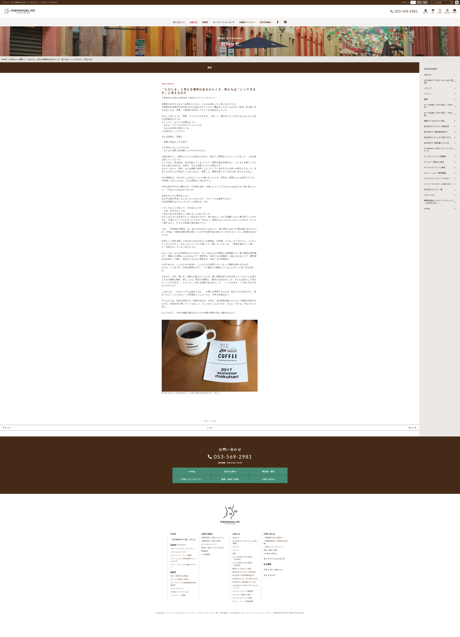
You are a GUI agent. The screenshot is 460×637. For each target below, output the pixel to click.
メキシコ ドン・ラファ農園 (180, 555)
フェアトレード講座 (178, 595)
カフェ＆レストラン (209, 544)
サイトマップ (269, 575)
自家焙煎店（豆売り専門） (211, 541)
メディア (427, 88)
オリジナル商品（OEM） (180, 579)
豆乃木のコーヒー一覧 (433, 189)
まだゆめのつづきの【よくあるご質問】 (438, 81)
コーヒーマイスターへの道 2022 (437, 184)
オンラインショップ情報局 (435, 156)
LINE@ (191, 471)
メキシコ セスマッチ (178, 552)
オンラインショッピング (223, 22)
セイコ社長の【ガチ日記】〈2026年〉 (438, 106)
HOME (173, 534)
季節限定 (204, 551)
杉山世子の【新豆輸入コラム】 (437, 143)
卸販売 (205, 22)
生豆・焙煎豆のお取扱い (179, 576)
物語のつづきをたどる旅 (434, 121)
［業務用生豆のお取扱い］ (274, 537)
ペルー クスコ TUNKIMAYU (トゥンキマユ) (183, 560)
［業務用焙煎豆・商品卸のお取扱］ (276, 542)
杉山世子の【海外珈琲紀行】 (436, 132)
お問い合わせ (268, 479)
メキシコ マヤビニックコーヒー (182, 549)
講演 (426, 99)
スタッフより (429, 195)
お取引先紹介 (265, 22)
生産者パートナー (247, 22)
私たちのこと (179, 22)
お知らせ (194, 22)
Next (411, 428)
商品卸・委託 (268, 471)
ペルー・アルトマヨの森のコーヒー (183, 565)
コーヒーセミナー (177, 588)
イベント (427, 94)
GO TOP (453, 468)
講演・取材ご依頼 (230, 479)
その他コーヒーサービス (179, 592)
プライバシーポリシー (273, 569)
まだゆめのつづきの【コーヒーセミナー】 (438, 149)
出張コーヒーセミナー (191, 479)
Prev (8, 428)
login (457, 2)
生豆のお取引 (230, 471)
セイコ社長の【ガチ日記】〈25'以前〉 (438, 114)
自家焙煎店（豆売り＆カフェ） (213, 537)
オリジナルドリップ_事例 (434, 167)
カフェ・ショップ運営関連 (435, 173)
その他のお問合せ (270, 553)
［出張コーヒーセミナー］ (274, 547)
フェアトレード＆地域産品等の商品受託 (183, 584)
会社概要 (267, 564)
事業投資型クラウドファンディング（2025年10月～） (438, 201)
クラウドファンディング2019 (436, 178)
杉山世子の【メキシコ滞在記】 (437, 126)
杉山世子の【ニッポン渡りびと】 (438, 137)
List (209, 428)
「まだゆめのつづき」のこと (183, 539)
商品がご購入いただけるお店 (212, 548)
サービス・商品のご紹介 (434, 162)
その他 (427, 208)
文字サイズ (405, 2)
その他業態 (205, 554)
